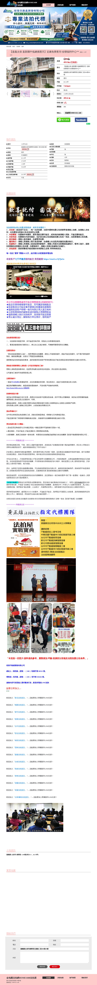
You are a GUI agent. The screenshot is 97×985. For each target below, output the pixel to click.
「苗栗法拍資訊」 (19, 719)
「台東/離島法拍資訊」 (21, 797)
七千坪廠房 (20, 259)
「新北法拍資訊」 (19, 698)
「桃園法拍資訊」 (19, 705)
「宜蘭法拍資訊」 (19, 783)
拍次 (58, 90)
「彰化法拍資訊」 (19, 733)
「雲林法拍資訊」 (19, 747)
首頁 (13, 46)
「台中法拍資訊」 (19, 726)
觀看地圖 (24, 149)
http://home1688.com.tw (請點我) (17, 388)
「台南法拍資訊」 (19, 762)
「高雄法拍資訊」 (19, 769)
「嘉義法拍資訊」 (19, 755)
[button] (7, 94)
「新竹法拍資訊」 (19, 712)
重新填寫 (42, 966)
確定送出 (54, 966)
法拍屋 (18, 46)
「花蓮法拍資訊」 (19, 790)
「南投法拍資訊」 (19, 740)
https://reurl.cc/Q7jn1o (54, 259)
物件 (23, 46)
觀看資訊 (29, 174)
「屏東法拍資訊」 (19, 776)
